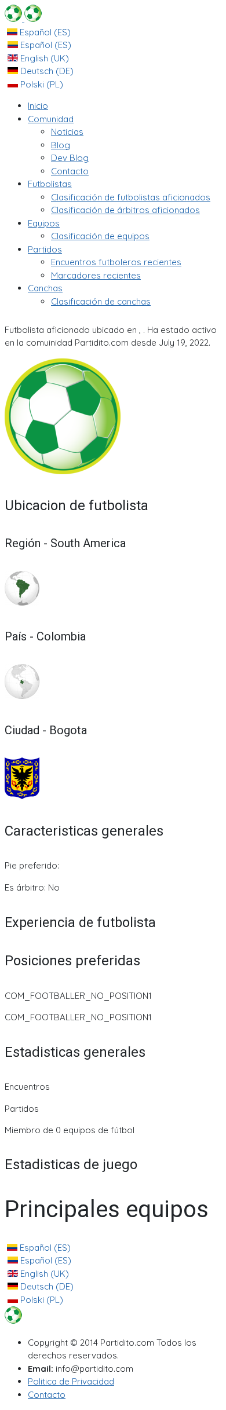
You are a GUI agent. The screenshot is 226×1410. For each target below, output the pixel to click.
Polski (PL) (40, 84)
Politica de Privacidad (71, 1381)
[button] (51, 118)
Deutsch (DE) (46, 70)
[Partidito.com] (23, 18)
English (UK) (43, 58)
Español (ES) (44, 32)
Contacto (46, 1394)
